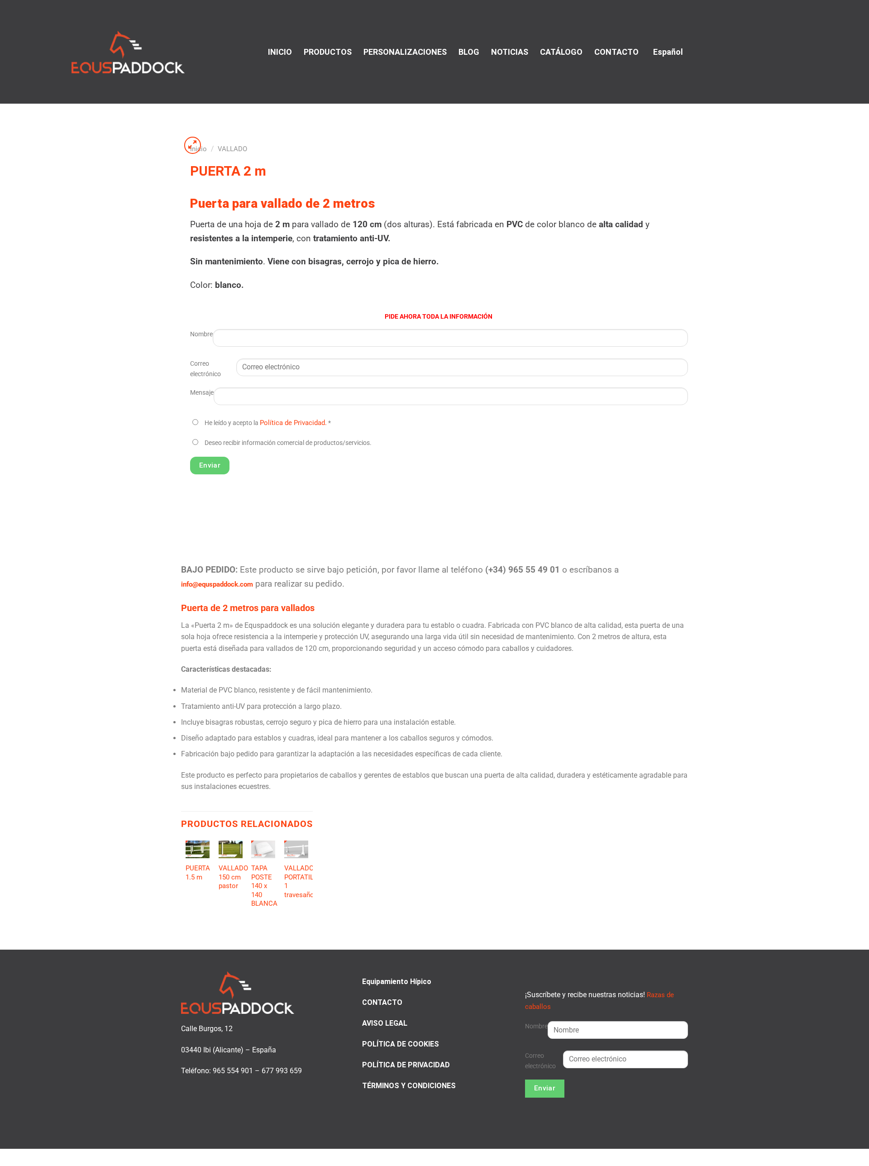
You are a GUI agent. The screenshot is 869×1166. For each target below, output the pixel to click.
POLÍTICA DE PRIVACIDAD (406, 1065)
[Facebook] (779, 51)
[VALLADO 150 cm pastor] (231, 850)
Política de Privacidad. (293, 423)
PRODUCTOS (328, 52)
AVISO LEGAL (384, 1023)
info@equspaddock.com (217, 584)
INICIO (280, 52)
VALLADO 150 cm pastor (233, 877)
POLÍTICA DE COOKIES (400, 1044)
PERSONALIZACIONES (405, 52)
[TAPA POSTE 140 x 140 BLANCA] (263, 850)
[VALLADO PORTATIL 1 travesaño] (296, 850)
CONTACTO (616, 52)
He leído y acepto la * (268, 423)
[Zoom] (192, 145)
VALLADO (232, 149)
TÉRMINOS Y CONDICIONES (409, 1085)
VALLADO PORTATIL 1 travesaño (299, 881)
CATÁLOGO (561, 52)
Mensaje (202, 393)
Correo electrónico (205, 369)
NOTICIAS (509, 52)
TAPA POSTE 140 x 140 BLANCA (264, 886)
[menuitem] (666, 52)
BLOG (468, 52)
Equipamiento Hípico (396, 981)
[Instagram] (790, 51)
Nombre (201, 334)
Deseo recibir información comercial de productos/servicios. (288, 443)
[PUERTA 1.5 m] (198, 850)
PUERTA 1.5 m (198, 872)
